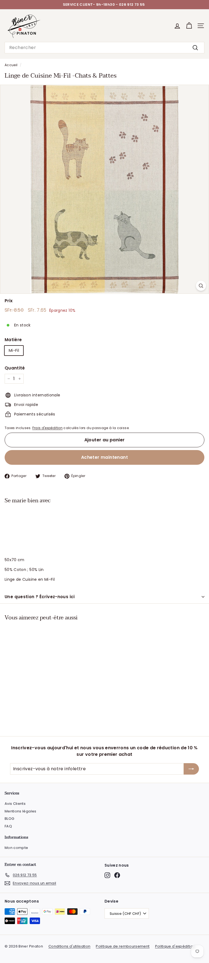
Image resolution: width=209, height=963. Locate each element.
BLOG (9, 818)
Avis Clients (15, 803)
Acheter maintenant (104, 457)
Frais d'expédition (47, 428)
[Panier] (189, 26)
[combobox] (104, 47)
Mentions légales (20, 811)
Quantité (15, 368)
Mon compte (16, 847)
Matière (13, 340)
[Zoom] (201, 286)
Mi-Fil (14, 350)
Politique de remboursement (122, 946)
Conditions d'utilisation (69, 946)
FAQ (8, 826)
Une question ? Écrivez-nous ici (40, 597)
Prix (9, 301)
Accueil (11, 65)
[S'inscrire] (191, 769)
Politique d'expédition (175, 946)
